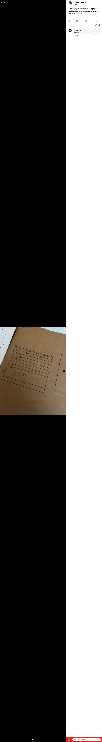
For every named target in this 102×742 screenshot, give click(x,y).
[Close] (3, 2)
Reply (76, 35)
